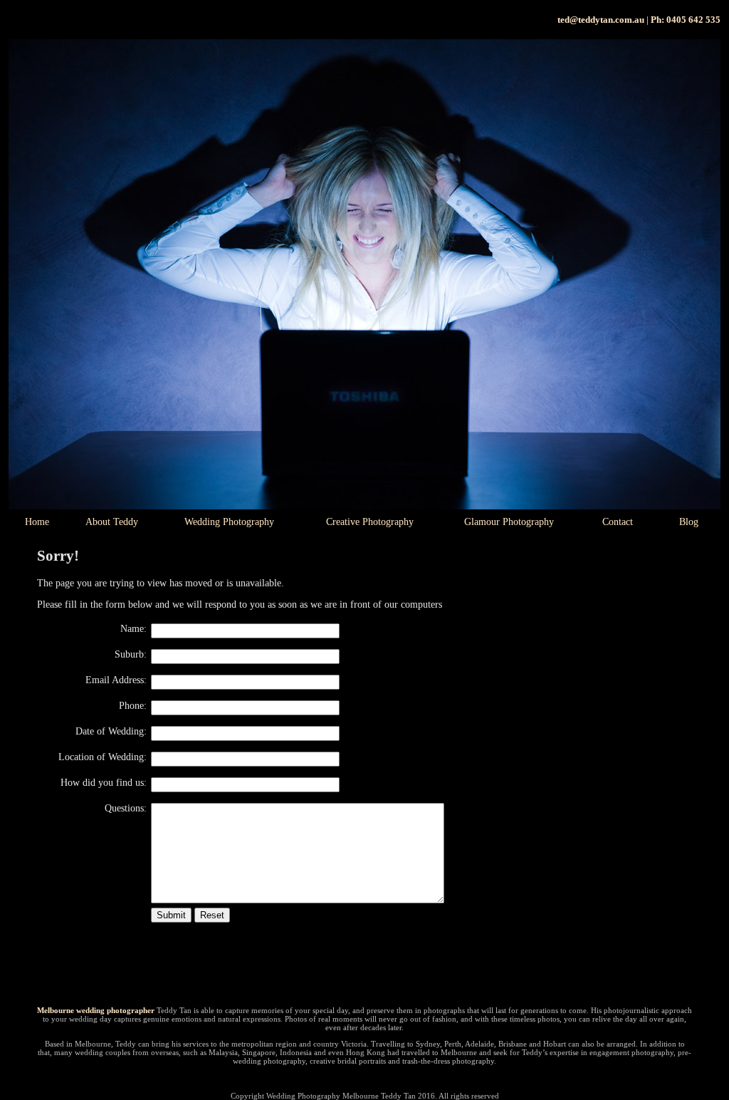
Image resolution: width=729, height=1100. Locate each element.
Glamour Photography (509, 522)
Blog (688, 522)
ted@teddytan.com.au (600, 19)
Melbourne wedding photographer (95, 1010)
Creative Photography (370, 522)
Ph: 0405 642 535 (685, 19)
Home (37, 522)
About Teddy (111, 522)
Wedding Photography (229, 522)
